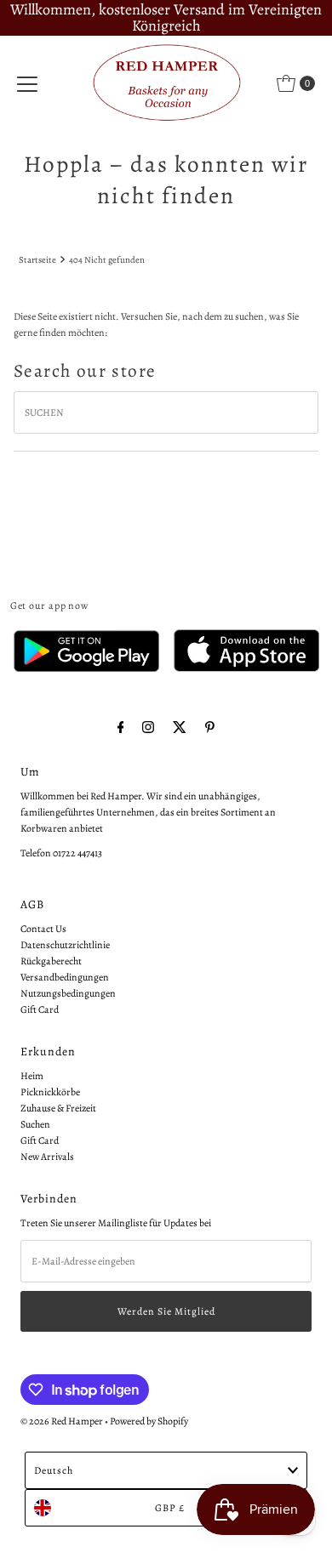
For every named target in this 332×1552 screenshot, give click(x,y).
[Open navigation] (27, 83)
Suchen (35, 1124)
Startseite (37, 259)
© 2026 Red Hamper (61, 1421)
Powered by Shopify (149, 1421)
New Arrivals (47, 1156)
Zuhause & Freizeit (58, 1108)
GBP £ (170, 1508)
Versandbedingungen (64, 977)
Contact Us (43, 928)
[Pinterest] (210, 727)
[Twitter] (179, 727)
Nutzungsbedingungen (68, 993)
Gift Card (39, 1009)
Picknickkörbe (50, 1092)
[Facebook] (120, 727)
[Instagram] (148, 727)
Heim (31, 1076)
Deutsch (53, 1470)
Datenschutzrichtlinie (65, 945)
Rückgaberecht (51, 961)
